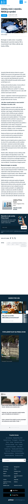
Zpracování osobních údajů (18, 476)
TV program (15, 440)
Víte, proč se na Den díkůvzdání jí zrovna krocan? (10, 316)
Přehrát (5, 354)
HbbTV (4, 473)
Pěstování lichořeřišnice (17, 451)
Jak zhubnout (9, 438)
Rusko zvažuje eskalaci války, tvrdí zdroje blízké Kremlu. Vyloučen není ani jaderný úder (12, 406)
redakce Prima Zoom (12, 16)
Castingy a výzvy (17, 471)
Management (16, 466)
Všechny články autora (17, 208)
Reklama (5, 471)
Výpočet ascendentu (9, 453)
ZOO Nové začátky (9, 444)
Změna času (22, 440)
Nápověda (16, 479)
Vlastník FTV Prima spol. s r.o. (7, 482)
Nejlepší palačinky (9, 455)
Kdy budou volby (18, 442)
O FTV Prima (5, 466)
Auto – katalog (19, 444)
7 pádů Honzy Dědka (11, 446)
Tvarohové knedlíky (19, 453)
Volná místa (5, 469)
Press (15, 469)
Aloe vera (7, 451)
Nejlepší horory (7, 440)
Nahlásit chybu (6, 485)
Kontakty (16, 473)
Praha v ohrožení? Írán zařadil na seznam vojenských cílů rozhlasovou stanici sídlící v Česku (14, 420)
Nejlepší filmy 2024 (17, 438)
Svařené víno (7, 449)
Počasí (11, 442)
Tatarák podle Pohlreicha (18, 449)
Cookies (5, 479)
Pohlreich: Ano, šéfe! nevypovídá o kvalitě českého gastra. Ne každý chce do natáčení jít (13, 413)
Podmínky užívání (6, 475)
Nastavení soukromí (18, 485)
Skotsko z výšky (6, 356)
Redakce (16, 481)
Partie (7, 442)
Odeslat (24, 227)
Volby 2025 (19, 446)
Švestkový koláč (19, 455)
